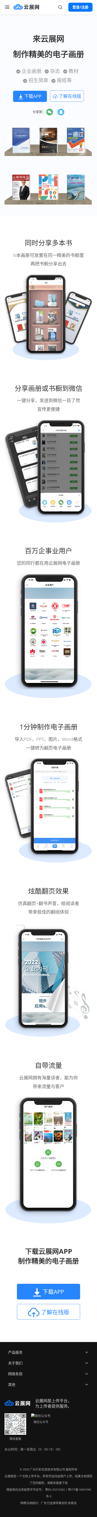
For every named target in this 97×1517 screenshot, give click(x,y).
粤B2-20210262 (55, 1489)
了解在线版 (69, 96)
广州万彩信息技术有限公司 (47, 1469)
